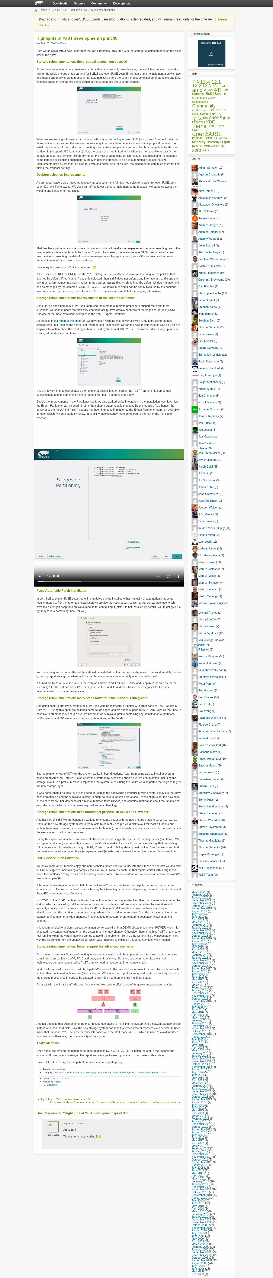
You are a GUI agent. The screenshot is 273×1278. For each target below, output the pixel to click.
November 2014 (201, 1061)
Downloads (60, 3)
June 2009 (198, 1235)
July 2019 (197, 914)
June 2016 (198, 1009)
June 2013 (198, 1107)
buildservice (198, 94)
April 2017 (198, 982)
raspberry (199, 142)
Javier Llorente (207, 459)
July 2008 (197, 1266)
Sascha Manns (207, 765)
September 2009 (202, 1227)
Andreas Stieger (208, 232)
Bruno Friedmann (208, 273)
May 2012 (198, 1140)
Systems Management (148, 1072)
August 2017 (199, 971)
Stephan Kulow (207, 307)
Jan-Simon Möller (209, 453)
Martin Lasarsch (208, 589)
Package (197, 138)
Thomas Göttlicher (209, 840)
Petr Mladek (205, 697)
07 (58, 10)
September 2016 (202, 1001)
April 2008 (198, 1274)
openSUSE (207, 134)
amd (197, 90)
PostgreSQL (211, 138)
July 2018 (197, 944)
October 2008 (200, 1257)
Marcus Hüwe (206, 562)
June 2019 (198, 916)
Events (204, 114)
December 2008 (201, 1252)
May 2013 (198, 1110)
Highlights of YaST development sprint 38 (92, 10)
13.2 (224, 86)
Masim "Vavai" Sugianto (213, 603)
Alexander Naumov (210, 198)
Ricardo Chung (207, 724)
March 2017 (199, 985)
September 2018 (202, 938)
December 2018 (201, 930)
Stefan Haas (206, 799)
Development (122, 3)
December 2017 (201, 960)
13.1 (216, 86)
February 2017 (200, 987)
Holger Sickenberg (209, 382)
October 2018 (200, 935)
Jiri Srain (203, 473)
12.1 (216, 82)
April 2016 (198, 1014)
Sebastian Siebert (209, 779)
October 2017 (200, 965)
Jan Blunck (205, 423)
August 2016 (199, 1004)
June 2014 (198, 1075)
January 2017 (200, 990)
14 (64, 10)
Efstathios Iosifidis (209, 354)
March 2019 (199, 922)
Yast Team (60, 43)
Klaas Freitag (206, 534)
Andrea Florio (206, 218)
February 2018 (200, 954)
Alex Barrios (205, 191)
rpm (227, 142)
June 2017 (198, 976)
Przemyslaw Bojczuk (211, 676)
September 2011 (202, 1162)
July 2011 (197, 1167)
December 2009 (201, 1219)
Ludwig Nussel (207, 548)
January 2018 (200, 957)
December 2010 (201, 1186)
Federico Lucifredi (209, 368)
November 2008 (201, 1255)
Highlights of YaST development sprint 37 (65, 1099)
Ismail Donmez (207, 402)
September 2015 (202, 1034)
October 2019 (200, 905)
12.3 (206, 86)
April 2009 (198, 1241)
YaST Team (205, 874)
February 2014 (200, 1085)
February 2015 (200, 1053)
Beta (225, 90)
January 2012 (200, 1151)
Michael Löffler (207, 619)
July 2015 (197, 1039)
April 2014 (198, 1080)
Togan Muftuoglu (208, 854)
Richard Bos (205, 738)
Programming (104, 1072)
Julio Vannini (206, 514)
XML (223, 146)
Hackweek (198, 122)
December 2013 (201, 1091)
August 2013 (199, 1102)
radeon (224, 138)
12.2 (196, 86)
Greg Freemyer (207, 375)
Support (79, 3)
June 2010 (198, 1203)
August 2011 (199, 1164)
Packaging (91, 1072)
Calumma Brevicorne (211, 279)
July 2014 (197, 1072)
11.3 (195, 82)
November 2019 (201, 903)
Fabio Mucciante (208, 361)
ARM (208, 90)
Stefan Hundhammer (211, 806)
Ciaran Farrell (206, 300)
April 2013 (198, 1113)
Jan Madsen (205, 436)
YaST (163, 1072)
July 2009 (197, 1233)
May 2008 (198, 1271)
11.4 (205, 82)
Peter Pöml (205, 683)
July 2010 (197, 1200)
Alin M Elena (206, 211)
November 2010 (201, 1189)
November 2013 (201, 1094)
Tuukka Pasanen (208, 861)
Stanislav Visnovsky (211, 792)
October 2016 (200, 998)
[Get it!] (211, 40)
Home (42, 10)
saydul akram (206, 772)
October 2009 (200, 1225)
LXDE (196, 130)
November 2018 (201, 933)
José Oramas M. (208, 494)
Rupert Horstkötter (209, 758)
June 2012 (198, 1137)
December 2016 (201, 993)
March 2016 (199, 1017)
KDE (210, 122)
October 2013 (200, 1096)
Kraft (211, 126)
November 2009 (201, 1222)
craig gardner (206, 314)
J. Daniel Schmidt (209, 409)
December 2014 (201, 1058)
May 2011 (197, 1173)
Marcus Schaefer (208, 582)
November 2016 (201, 995)
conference (199, 110)
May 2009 (198, 1238)
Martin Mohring (207, 596)
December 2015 (201, 1025)
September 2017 (202, 968)
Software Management (124, 1072)
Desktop (58, 1072)
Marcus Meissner (209, 569)
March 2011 (199, 1178)
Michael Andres (207, 612)
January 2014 (200, 1088)
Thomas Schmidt (208, 327)
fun (205, 118)
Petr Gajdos (205, 690)
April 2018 (198, 949)
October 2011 (200, 1159)
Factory (80, 1072)
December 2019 (201, 900)
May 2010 (198, 1205)
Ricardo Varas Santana (212, 731)
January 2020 (200, 897)
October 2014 (200, 1064)
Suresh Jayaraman (210, 827)
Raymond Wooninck (210, 717)
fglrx (197, 118)
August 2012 (199, 1132)
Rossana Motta (207, 751)
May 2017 (198, 979)
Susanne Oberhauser (211, 833)
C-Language (199, 98)
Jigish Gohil (205, 466)
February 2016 (200, 1020)
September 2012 (202, 1129)
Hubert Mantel (207, 389)
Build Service (216, 94)
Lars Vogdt (205, 541)
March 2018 (199, 952)
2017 (51, 10)
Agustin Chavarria (209, 174)
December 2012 (201, 1124)
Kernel (200, 126)
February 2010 (200, 1214)
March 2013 (199, 1115)
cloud (211, 98)
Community (99, 3)
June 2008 (198, 1268)
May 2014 (198, 1077)
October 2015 (200, 1031)
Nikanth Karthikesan (210, 670)
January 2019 (200, 927)
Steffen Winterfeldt (209, 820)
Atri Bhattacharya (209, 252)
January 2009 (200, 1249)
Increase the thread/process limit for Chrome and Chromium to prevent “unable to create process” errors (114, 1102)
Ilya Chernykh (206, 395)
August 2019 (199, 911)
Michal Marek (206, 626)
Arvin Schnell (206, 245)
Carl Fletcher (206, 286)
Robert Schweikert (209, 745)
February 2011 (200, 1181)
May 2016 (198, 1012)
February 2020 (200, 894)
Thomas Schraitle (209, 847)
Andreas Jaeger (208, 225)
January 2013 (200, 1121)
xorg (196, 150)
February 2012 (200, 1148)
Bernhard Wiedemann (211, 259)
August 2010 (199, 1197)
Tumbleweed (209, 146)
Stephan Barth (207, 320)
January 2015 (200, 1055)
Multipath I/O (91, 969)
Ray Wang (204, 711)
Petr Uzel (204, 704)
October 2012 (200, 1126)
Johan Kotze (206, 487)
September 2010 (202, 1195)
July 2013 (197, 1105)
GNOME (215, 118)
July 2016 (197, 1006)
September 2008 (202, 1260)
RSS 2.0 (53, 1085)
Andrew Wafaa (207, 239)
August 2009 (199, 1230)
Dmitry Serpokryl (208, 348)
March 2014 (199, 1083)
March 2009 (199, 1244)
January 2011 (200, 1184)
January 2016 (200, 1023)
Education (217, 110)
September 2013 (202, 1099)
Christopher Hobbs (209, 293)
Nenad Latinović (208, 663)
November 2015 (201, 1028)
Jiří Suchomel (206, 480)
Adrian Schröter (208, 168)
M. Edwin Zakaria (209, 555)
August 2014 (199, 1069)
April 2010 (198, 1208)
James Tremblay (208, 416)
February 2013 (200, 1118)
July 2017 (197, 973)
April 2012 (198, 1143)
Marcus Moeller (207, 575)
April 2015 (198, 1047)
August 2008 (199, 1263)
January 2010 (200, 1216)
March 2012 (199, 1146)
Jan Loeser (205, 430)
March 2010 (199, 1211)
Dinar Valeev (206, 334)
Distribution (69, 1072)
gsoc (226, 118)
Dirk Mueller (205, 341)
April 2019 (198, 919)
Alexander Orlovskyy (211, 204)
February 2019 (200, 924)
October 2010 (200, 1192)
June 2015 (198, 1042)
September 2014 (202, 1066)
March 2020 (199, 892)
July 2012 (197, 1134)
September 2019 (202, 908)
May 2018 (198, 946)
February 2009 (200, 1246)
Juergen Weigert (208, 507)
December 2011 (201, 1154)
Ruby (195, 146)
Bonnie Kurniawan (209, 266)
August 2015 (199, 1036)
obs (204, 130)
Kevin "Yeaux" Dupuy (211, 528)
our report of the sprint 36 (69, 320)
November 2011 (201, 1156)
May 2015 (198, 1044)
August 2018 (199, 941)
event (195, 114)
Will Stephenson (208, 867)
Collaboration (200, 102)
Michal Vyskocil (208, 633)
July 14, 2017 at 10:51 (74, 1123)
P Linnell (203, 649)
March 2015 (199, 1050)
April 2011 (198, 1175)
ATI (218, 90)
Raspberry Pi (215, 142)
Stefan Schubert (208, 813)
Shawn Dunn (206, 786)
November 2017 (201, 963)
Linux (220, 126)
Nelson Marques (208, 656)
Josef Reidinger (208, 500)
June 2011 (198, 1170)
